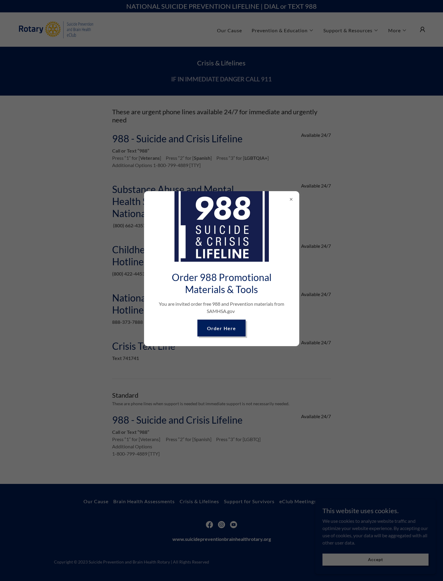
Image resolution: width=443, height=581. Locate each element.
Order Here (221, 328)
